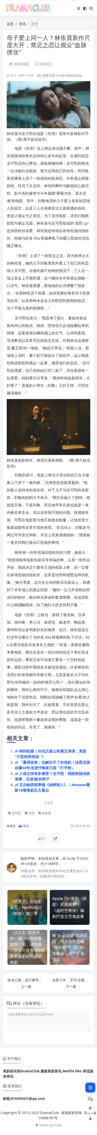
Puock (57, 1125)
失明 (31, 813)
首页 (10, 23)
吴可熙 (16, 813)
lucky (71, 858)
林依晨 (46, 813)
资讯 (22, 23)
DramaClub (49, 1112)
